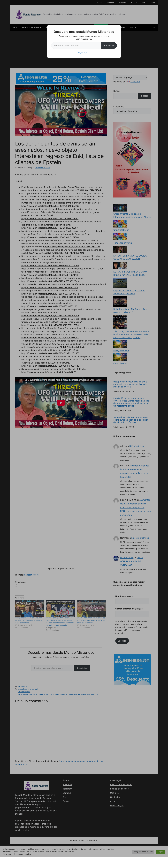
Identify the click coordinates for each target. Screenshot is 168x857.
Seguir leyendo (84, 52)
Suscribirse (109, 45)
